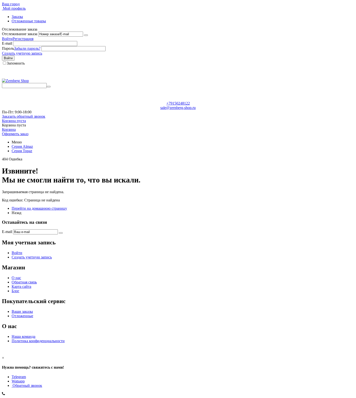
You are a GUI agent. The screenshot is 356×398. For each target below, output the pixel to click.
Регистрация (23, 39)
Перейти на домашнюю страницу (39, 208)
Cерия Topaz (22, 151)
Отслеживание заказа (19, 34)
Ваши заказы (22, 311)
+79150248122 (178, 103)
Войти (7, 39)
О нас (16, 278)
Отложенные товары (29, 21)
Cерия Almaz (22, 146)
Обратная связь (24, 282)
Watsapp (18, 381)
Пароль (8, 48)
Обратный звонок (27, 385)
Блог (15, 291)
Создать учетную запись (22, 53)
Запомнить (16, 63)
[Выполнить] (86, 35)
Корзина (9, 129)
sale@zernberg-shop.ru (178, 108)
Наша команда (23, 336)
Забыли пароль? (27, 48)
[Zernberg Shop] (15, 81)
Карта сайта (21, 286)
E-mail (7, 43)
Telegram (19, 377)
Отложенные (22, 316)
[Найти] (49, 86)
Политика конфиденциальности (38, 341)
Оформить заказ (15, 134)
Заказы (17, 17)
